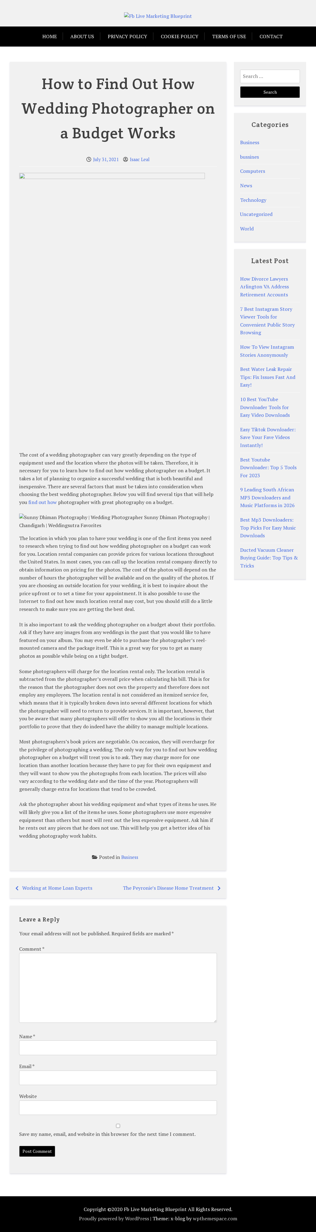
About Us (82, 36)
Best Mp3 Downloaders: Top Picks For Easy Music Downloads (268, 527)
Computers (252, 171)
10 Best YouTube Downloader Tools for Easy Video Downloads (265, 407)
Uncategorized (256, 214)
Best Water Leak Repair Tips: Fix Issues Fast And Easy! (267, 377)
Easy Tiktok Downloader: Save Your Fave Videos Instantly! (268, 437)
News (246, 185)
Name (27, 1036)
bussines (249, 156)
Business (129, 857)
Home (49, 36)
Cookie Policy (179, 36)
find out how (42, 502)
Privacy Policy (127, 36)
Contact (271, 36)
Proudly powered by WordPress (114, 1218)
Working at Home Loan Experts (57, 887)
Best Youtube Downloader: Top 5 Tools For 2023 (268, 467)
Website (28, 1096)
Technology (253, 200)
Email (26, 1066)
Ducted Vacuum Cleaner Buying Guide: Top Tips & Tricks (269, 558)
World (247, 228)
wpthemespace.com (215, 1218)
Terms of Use (229, 36)
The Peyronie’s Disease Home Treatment (168, 887)
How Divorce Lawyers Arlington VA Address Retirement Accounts (264, 286)
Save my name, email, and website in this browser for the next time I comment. (107, 1134)
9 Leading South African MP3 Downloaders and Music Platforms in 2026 (267, 497)
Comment (31, 948)
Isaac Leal (140, 159)
